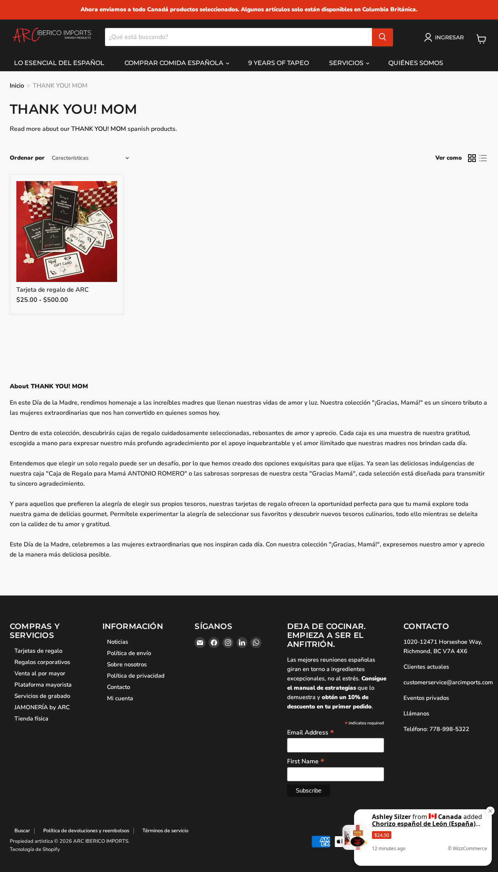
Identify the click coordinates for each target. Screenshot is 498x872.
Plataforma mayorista (43, 685)
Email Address (310, 732)
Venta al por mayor (39, 673)
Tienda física (31, 718)
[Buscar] (382, 37)
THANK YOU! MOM (98, 129)
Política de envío (129, 653)
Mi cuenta (120, 698)
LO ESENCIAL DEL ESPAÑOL (59, 63)
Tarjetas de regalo (38, 651)
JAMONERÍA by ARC (42, 707)
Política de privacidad (136, 676)
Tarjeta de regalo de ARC (52, 289)
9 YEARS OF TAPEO (278, 63)
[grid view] (471, 158)
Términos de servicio (165, 830)
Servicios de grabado (42, 696)
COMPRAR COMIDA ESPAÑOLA (174, 63)
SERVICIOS (347, 63)
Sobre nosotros (127, 664)
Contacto (118, 687)
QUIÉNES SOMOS (415, 63)
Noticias (117, 642)
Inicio (17, 85)
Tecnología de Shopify (35, 849)
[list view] (482, 158)
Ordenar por (27, 158)
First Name (305, 761)
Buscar (22, 830)
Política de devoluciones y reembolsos (86, 830)
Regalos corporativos (42, 662)
